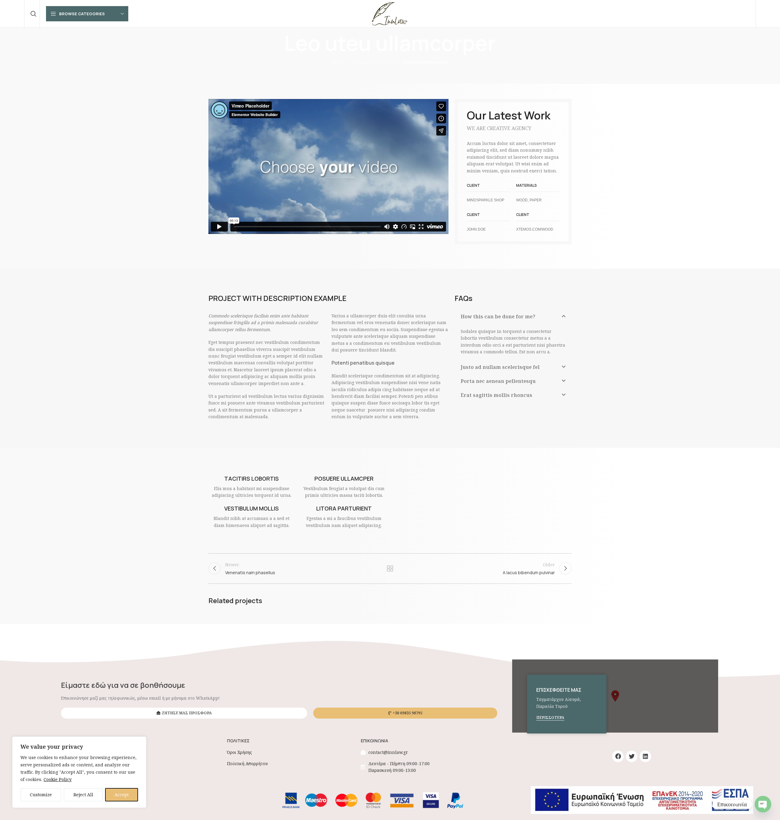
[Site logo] (390, 13)
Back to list (390, 568)
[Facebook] (618, 756)
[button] (328, 166)
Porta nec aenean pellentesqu (498, 381)
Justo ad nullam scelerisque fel (500, 367)
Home (338, 62)
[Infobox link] (251, 487)
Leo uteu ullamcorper (373, 62)
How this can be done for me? (498, 316)
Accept (122, 794)
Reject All (83, 794)
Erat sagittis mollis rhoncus (496, 395)
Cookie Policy (58, 779)
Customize (41, 794)
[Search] (33, 14)
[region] (79, 772)
